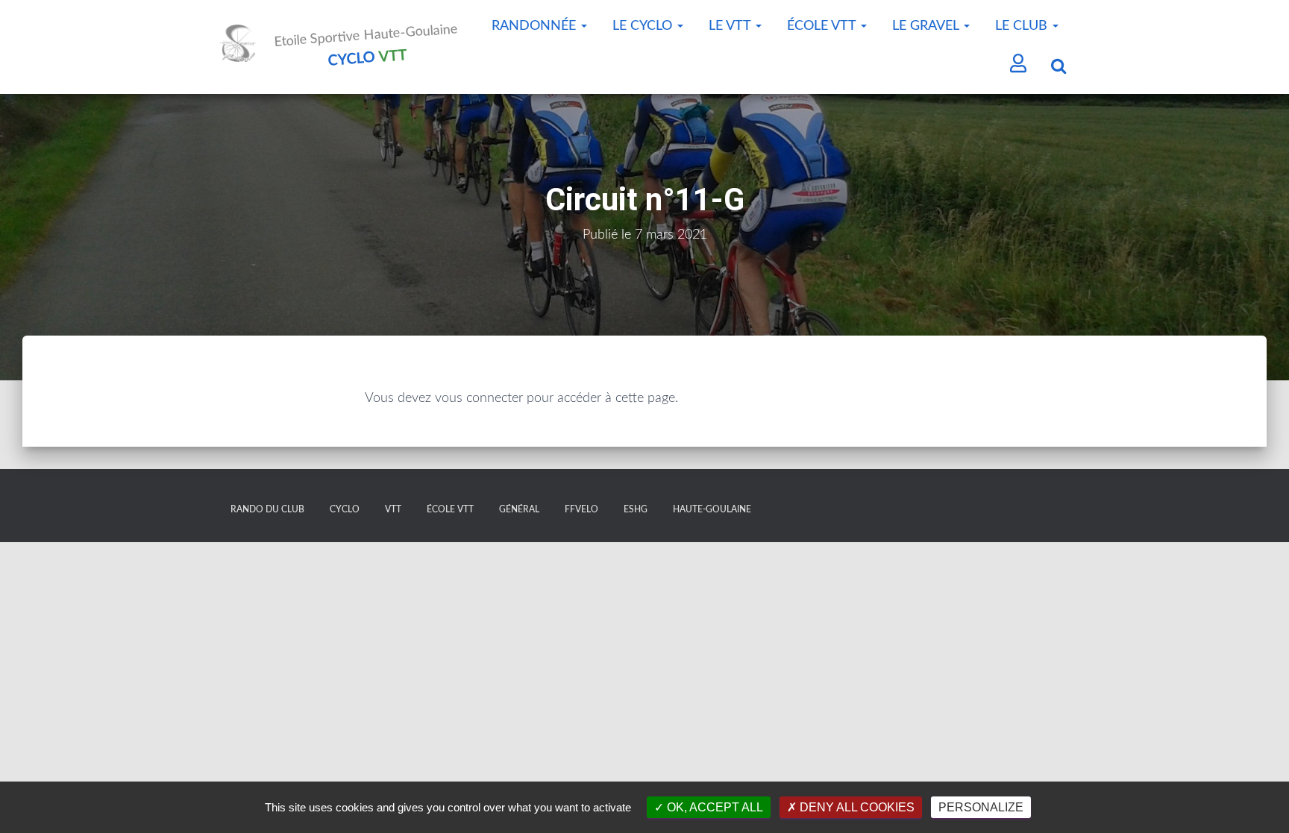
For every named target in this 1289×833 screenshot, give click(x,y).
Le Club (1023, 26)
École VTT (823, 26)
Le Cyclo (644, 26)
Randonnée (536, 26)
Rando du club (267, 509)
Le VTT (731, 26)
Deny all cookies (856, 807)
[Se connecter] (1018, 65)
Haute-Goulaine (712, 509)
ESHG (635, 509)
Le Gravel (927, 26)
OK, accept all (713, 807)
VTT (393, 509)
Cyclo (345, 509)
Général (519, 509)
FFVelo (581, 509)
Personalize (980, 807)
